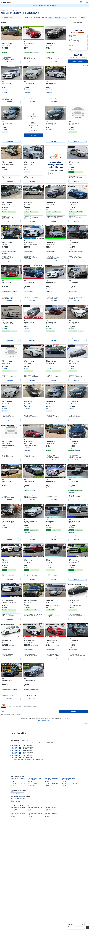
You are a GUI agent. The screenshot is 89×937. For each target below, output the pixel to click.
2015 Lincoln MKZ (16, 754)
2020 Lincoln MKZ (16, 745)
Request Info (32, 61)
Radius (51, 172)
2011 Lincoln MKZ (16, 757)
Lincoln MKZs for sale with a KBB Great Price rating (31, 759)
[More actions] (19, 62)
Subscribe (73, 711)
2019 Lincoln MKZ (16, 747)
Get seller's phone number (14, 177)
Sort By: (75, 22)
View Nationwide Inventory (44, 720)
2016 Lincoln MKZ (16, 752)
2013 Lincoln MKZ (16, 755)
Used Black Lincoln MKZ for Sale (18, 784)
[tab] (12, 736)
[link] (36, 52)
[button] (80, 2)
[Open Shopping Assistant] (87, 927)
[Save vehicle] (20, 28)
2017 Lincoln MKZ (16, 750)
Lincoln (12, 10)
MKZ (17, 10)
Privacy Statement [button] (18, 714)
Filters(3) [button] (27, 17)
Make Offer (9, 61)
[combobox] (11, 17)
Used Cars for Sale (4, 10)
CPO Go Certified (49, 201)
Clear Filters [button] (44, 17)
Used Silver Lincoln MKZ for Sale (70, 784)
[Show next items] (86, 17)
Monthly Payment (72, 35)
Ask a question (33, 135)
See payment (4, 49)
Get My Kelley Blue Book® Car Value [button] (78, 51)
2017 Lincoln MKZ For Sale (17, 792)
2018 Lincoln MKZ (16, 749)
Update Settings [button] (84, 57)
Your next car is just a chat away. (44, 5)
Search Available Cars (77, 61)
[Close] (82, 924)
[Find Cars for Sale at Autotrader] (7, 2)
